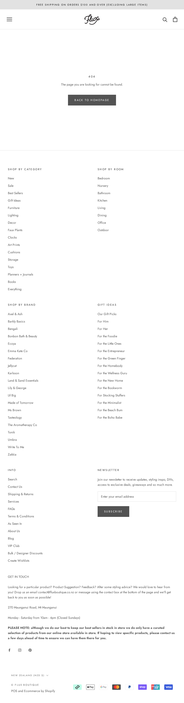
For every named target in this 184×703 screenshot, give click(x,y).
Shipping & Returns (20, 494)
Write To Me (16, 447)
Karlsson (13, 373)
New (11, 178)
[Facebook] (9, 649)
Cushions (14, 252)
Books (12, 281)
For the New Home (110, 380)
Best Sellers (15, 193)
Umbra (12, 439)
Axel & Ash (15, 314)
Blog (11, 538)
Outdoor (103, 230)
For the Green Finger (111, 358)
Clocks (12, 237)
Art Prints (14, 245)
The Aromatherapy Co (22, 425)
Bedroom (104, 178)
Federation (15, 358)
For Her (103, 329)
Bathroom (104, 193)
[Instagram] (19, 649)
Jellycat (12, 365)
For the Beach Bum (110, 410)
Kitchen (102, 200)
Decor (12, 222)
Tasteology (15, 417)
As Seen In (15, 523)
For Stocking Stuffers (111, 395)
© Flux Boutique (25, 685)
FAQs (11, 509)
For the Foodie (107, 336)
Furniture (14, 208)
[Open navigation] (9, 19)
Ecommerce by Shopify (39, 691)
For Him (103, 321)
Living (101, 208)
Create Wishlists (18, 560)
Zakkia (12, 454)
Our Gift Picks (107, 314)
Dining (102, 215)
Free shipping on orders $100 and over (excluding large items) (92, 4)
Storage (13, 259)
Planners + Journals (20, 274)
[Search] (165, 19)
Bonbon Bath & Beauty (22, 336)
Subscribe (113, 512)
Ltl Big (12, 395)
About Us (14, 531)
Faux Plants (15, 230)
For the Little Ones (109, 343)
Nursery (103, 185)
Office (102, 222)
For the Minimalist (109, 402)
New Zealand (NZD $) (27, 675)
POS (14, 691)
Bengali (13, 329)
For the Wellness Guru (112, 373)
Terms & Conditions (21, 516)
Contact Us (15, 486)
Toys (11, 267)
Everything (15, 289)
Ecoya (12, 343)
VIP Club (14, 546)
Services (13, 501)
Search (12, 479)
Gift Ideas (14, 200)
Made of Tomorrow (20, 402)
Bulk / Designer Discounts (25, 553)
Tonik (11, 432)
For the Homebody (110, 365)
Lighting (13, 215)
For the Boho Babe (110, 417)
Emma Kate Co (18, 351)
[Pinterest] (30, 649)
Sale (10, 185)
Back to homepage (91, 100)
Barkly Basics (16, 321)
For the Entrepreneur (111, 351)
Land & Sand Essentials (23, 380)
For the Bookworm (110, 388)
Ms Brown (14, 410)
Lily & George (17, 388)
